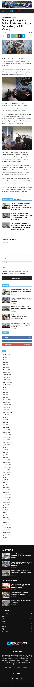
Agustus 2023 (6, 445)
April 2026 (5, 364)
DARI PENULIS (17, 199)
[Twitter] (12, 36)
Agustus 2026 (6, 354)
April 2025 (5, 394)
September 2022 (7, 472)
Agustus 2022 (6, 475)
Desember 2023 (7, 435)
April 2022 (5, 485)
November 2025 (7, 377)
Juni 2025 (5, 389)
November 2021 (7, 497)
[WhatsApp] (16, 36)
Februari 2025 (6, 399)
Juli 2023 (5, 447)
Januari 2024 (6, 432)
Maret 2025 (6, 397)
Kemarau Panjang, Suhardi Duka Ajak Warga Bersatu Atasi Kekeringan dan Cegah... (21, 291)
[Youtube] (21, 678)
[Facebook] (8, 36)
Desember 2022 (7, 465)
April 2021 (5, 515)
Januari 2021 (6, 522)
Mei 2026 (5, 362)
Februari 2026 (6, 369)
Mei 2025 (5, 392)
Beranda (4, 15)
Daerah (9, 17)
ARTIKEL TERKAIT (7, 199)
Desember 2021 (7, 495)
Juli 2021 (5, 507)
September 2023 (7, 442)
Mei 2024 (5, 422)
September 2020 (7, 532)
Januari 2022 (6, 492)
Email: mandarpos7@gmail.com (21, 667)
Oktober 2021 (6, 500)
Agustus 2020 (6, 535)
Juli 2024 (5, 417)
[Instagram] (17, 678)
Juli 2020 (5, 537)
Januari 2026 (6, 372)
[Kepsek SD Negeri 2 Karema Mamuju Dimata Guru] (6, 603)
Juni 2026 (5, 359)
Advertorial (9, 15)
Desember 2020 (7, 525)
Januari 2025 (6, 402)
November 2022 (7, 467)
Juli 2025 (5, 387)
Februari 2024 (6, 430)
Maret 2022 (6, 487)
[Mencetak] (20, 36)
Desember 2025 (7, 374)
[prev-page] (3, 233)
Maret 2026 (6, 367)
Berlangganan (27, 344)
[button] (2, 11)
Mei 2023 (5, 452)
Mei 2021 (5, 512)
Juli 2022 (5, 477)
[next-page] (5, 233)
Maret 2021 (6, 517)
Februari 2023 (6, 460)
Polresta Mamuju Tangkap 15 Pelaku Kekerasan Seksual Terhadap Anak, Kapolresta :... (21, 325)
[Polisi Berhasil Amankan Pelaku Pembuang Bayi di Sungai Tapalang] (6, 595)
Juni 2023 (5, 450)
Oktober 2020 (6, 530)
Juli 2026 (5, 357)
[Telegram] (23, 36)
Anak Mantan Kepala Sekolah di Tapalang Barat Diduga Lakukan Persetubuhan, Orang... (19, 316)
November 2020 (7, 527)
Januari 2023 (6, 462)
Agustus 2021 (6, 505)
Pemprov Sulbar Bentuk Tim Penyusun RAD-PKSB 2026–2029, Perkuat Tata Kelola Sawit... (21, 299)
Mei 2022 (5, 482)
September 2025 (7, 382)
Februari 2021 (6, 520)
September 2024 (7, 412)
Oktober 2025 (6, 379)
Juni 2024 (5, 420)
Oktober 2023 (6, 440)
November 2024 (7, 407)
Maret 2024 (6, 427)
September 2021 (7, 502)
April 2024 (5, 425)
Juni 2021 (5, 510)
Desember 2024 (7, 405)
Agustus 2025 (6, 384)
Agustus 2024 (6, 415)
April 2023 (5, 455)
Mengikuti (28, 341)
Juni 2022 (5, 480)
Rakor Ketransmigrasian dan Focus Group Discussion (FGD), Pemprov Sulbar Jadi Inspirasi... (20, 586)
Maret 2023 (6, 457)
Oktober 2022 (6, 470)
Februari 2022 (6, 490)
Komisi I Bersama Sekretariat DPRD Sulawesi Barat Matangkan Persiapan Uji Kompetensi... (21, 308)
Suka (30, 337)
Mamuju (13, 17)
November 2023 (7, 437)
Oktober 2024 (6, 410)
